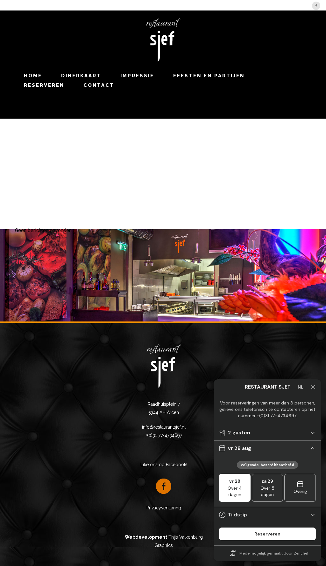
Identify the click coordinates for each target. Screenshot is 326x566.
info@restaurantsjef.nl (164, 427)
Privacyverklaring (163, 507)
